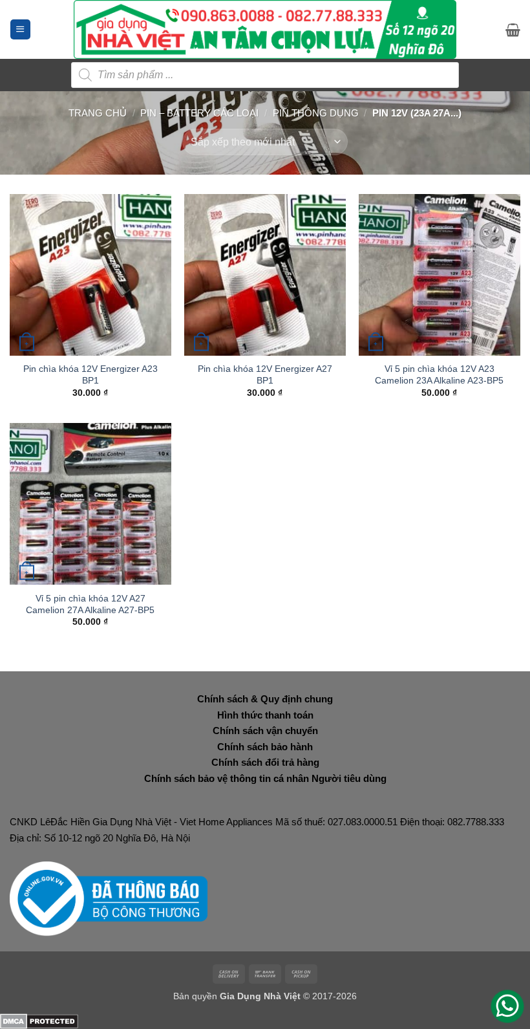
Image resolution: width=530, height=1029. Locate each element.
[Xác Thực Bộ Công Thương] (108, 898)
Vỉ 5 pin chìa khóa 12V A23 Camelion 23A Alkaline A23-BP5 (439, 374)
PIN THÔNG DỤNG (316, 112)
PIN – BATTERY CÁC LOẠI (199, 112)
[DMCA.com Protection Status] (39, 1020)
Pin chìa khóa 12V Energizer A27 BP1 (265, 374)
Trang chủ (98, 112)
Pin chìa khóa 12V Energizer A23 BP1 (90, 374)
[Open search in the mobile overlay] (265, 75)
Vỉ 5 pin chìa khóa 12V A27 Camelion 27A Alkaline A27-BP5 (90, 604)
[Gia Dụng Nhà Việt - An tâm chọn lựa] (265, 29)
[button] (20, 29)
